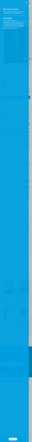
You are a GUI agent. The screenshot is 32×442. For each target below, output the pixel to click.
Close (26, 2)
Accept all (13, 439)
